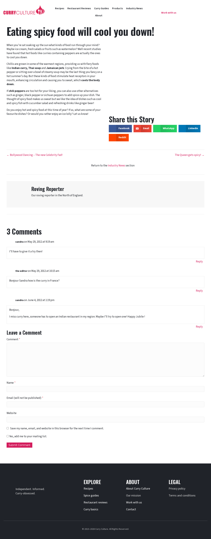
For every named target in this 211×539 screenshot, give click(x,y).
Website (11, 413)
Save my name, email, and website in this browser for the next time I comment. (57, 428)
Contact (131, 509)
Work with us (134, 502)
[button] (154, 11)
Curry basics (91, 509)
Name (11, 383)
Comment (13, 339)
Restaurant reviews (95, 502)
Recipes (88, 489)
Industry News (116, 166)
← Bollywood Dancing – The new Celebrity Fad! (35, 155)
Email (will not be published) (25, 398)
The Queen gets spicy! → (189, 155)
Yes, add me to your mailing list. (28, 436)
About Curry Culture (138, 489)
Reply (199, 262)
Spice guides (91, 495)
